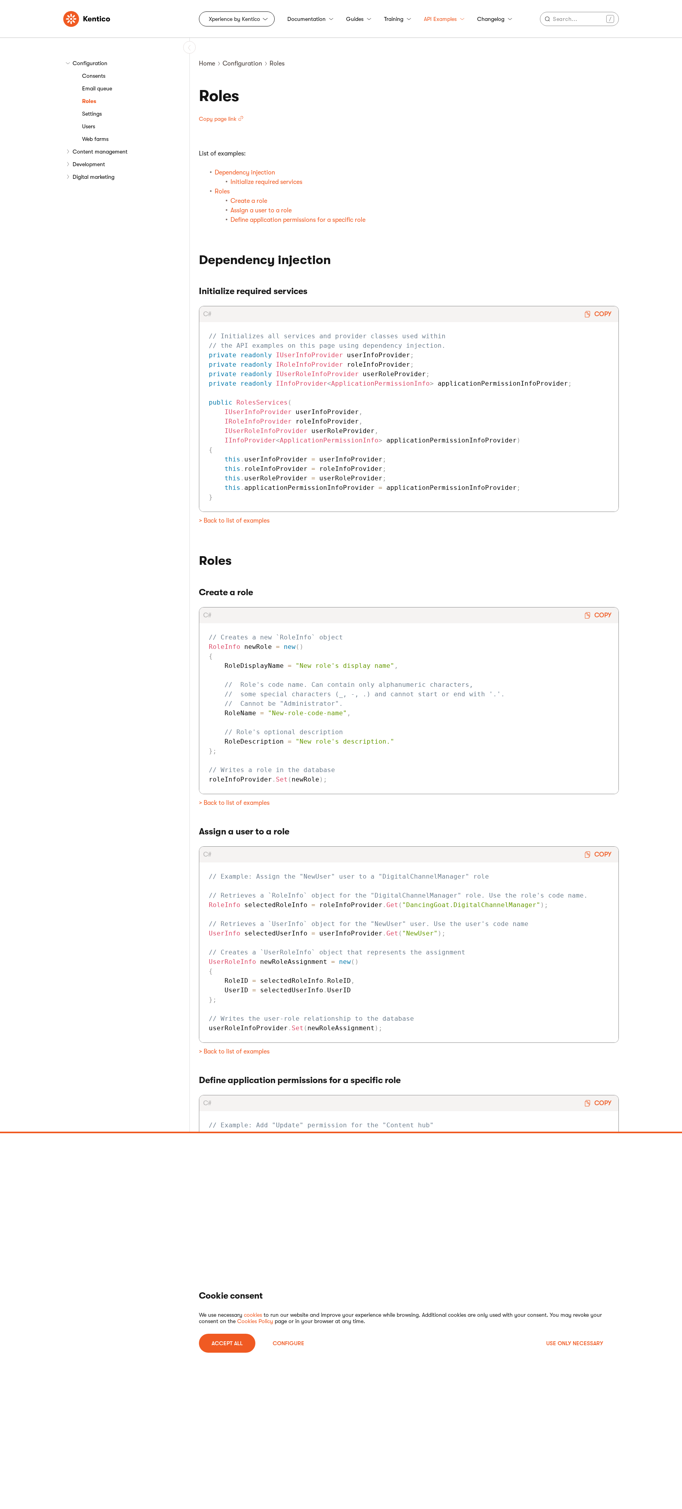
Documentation (306, 19)
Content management (100, 151)
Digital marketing (93, 177)
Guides (354, 19)
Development (89, 164)
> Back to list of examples (234, 520)
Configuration (90, 63)
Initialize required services (266, 182)
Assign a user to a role (261, 210)
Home (207, 63)
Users (88, 126)
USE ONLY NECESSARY (574, 1343)
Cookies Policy (255, 1321)
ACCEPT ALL (227, 1343)
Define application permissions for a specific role (297, 219)
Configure (288, 1343)
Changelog (490, 19)
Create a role (248, 200)
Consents (93, 76)
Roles (89, 101)
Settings (92, 114)
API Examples (440, 19)
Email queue (97, 88)
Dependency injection (245, 172)
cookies (253, 1315)
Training (393, 19)
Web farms (95, 139)
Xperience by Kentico (234, 19)
